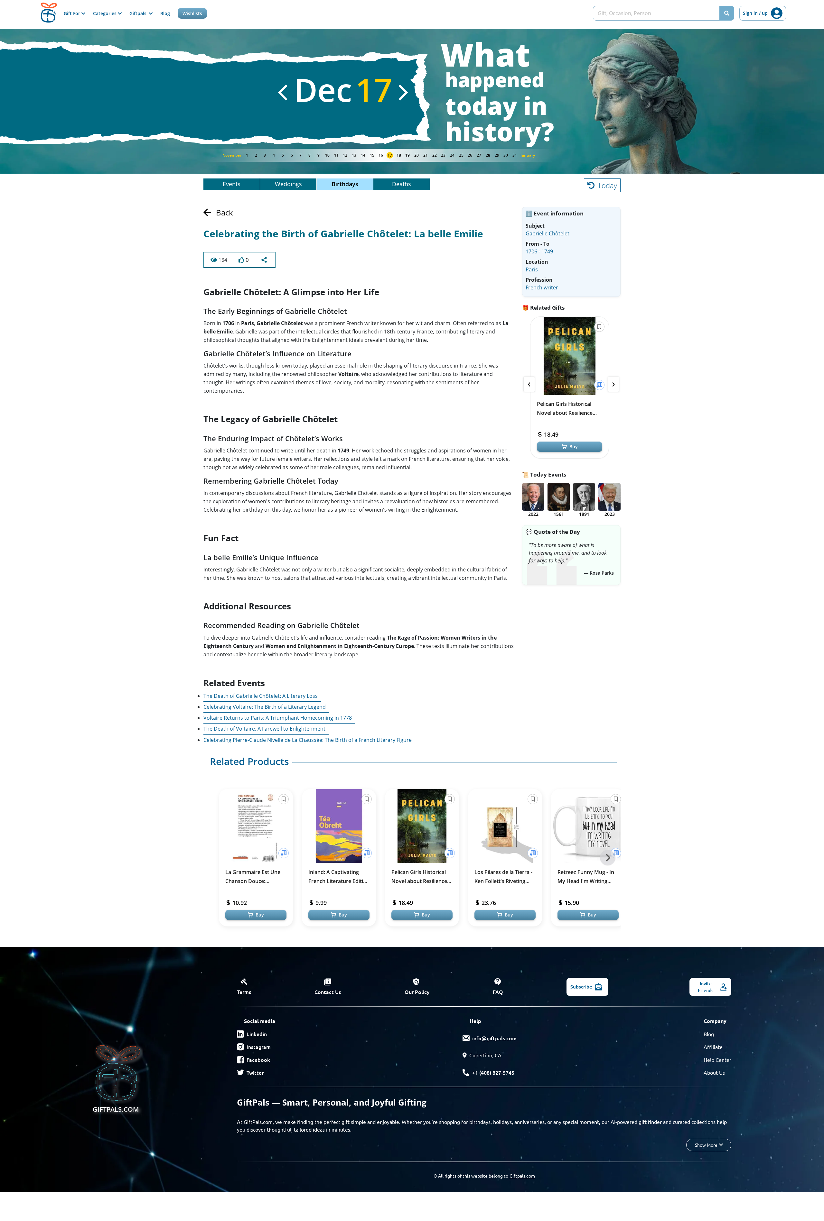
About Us (714, 1072)
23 (443, 155)
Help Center (717, 1059)
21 (425, 155)
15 (372, 155)
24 (452, 155)
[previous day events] (283, 93)
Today (607, 185)
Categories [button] (105, 13)
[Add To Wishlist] (599, 385)
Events (231, 184)
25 (461, 155)
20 (416, 155)
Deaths (401, 184)
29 (497, 155)
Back (224, 212)
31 (514, 155)
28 (488, 155)
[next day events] (403, 93)
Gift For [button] (72, 13)
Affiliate (713, 1046)
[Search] (726, 13)
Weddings (288, 184)
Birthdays (345, 184)
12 (345, 155)
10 (327, 155)
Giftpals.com (522, 1176)
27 (479, 155)
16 (381, 155)
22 (434, 155)
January (527, 155)
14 (363, 155)
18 (399, 155)
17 (390, 155)
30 (505, 155)
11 (336, 155)
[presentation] (529, 384)
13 (354, 155)
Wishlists (192, 13)
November (231, 155)
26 (470, 155)
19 (407, 155)
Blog (165, 13)
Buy (573, 446)
